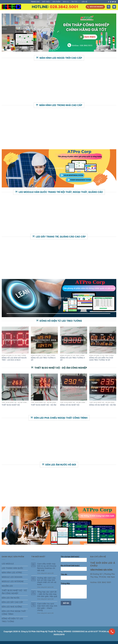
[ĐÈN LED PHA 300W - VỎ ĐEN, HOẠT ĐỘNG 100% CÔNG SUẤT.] (57, 434)
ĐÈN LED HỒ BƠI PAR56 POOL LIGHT (57, 496)
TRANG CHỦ (35, 2)
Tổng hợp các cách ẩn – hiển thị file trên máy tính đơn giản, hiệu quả (47, 594)
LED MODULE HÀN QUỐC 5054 (103, 223)
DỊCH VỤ (66, 2)
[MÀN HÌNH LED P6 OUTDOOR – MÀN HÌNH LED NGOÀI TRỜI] (58, 75)
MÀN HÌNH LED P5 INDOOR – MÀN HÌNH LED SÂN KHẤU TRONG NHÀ (57, 138)
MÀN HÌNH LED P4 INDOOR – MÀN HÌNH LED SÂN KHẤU (80, 137)
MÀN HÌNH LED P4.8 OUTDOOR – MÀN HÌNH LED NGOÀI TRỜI (82, 92)
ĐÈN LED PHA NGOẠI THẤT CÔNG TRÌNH (14, 612)
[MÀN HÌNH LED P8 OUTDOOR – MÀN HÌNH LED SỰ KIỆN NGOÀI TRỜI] (35, 75)
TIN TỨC (74, 2)
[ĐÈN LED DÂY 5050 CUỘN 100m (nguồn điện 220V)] (12, 253)
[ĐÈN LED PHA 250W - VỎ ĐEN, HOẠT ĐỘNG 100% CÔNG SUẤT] (80, 434)
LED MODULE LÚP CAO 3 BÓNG (34, 223)
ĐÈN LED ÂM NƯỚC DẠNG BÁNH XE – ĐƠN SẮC (80, 497)
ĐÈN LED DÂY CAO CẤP (12, 602)
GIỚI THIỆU (46, 2)
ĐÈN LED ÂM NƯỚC (11, 598)
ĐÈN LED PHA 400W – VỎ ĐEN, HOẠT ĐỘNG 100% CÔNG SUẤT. (34, 451)
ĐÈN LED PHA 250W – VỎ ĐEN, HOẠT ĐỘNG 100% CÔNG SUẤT (80, 451)
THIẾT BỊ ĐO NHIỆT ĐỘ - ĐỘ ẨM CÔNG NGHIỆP (14, 592)
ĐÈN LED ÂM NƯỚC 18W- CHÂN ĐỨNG (34, 496)
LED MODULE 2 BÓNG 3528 (11, 223)
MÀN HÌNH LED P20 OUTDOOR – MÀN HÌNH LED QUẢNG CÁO (105, 92)
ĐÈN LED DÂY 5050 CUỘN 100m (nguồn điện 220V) (12, 271)
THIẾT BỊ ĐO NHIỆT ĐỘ (11, 405)
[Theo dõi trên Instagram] (110, 2)
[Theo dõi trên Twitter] (113, 2)
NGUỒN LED (7, 586)
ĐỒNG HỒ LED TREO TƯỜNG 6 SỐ (43, 359)
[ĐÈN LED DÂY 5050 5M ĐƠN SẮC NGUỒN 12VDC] (35, 253)
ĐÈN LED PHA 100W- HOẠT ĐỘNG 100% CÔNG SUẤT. (103, 450)
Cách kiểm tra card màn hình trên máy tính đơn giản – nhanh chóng (47, 607)
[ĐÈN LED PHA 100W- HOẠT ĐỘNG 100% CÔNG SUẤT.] (103, 434)
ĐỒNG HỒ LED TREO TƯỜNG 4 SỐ (72, 359)
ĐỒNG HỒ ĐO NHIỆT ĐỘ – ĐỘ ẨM (102, 405)
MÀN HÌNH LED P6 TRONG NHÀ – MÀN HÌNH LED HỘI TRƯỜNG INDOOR (103, 138)
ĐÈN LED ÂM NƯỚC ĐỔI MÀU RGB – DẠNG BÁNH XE (103, 497)
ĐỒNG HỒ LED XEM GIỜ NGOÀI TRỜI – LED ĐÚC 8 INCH (14, 359)
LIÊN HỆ (84, 2)
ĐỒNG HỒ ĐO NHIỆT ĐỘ (69, 405)
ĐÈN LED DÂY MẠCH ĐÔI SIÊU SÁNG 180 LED (106, 271)
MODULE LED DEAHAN (12, 577)
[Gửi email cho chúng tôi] (115, 2)
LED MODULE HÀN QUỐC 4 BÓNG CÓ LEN (80, 224)
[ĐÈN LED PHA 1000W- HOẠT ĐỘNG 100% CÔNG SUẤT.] (11, 434)
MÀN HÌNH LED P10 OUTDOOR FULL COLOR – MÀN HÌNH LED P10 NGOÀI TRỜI (12, 93)
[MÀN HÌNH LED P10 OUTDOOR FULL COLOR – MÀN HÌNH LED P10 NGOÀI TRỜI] (12, 75)
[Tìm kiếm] (108, 7)
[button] (114, 7)
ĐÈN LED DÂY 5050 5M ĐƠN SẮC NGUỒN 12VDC (35, 271)
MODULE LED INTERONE (13, 581)
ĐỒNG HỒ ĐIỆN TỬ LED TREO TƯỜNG (12, 620)
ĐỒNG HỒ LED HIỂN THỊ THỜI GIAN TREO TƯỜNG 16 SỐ (101, 359)
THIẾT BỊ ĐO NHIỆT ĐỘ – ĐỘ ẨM (43, 405)
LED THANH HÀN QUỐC (12, 568)
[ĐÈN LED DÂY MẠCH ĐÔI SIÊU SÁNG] (58, 253)
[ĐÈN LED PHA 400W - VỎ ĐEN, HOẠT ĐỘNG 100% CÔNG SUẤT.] (34, 434)
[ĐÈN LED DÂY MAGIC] (82, 253)
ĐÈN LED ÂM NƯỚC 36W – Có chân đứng (11, 496)
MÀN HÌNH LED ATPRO (12, 572)
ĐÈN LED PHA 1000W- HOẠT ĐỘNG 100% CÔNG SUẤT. (11, 450)
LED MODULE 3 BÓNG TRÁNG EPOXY (57, 223)
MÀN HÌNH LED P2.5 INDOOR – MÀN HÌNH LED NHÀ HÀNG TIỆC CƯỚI (34, 138)
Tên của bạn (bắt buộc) (70, 557)
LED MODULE (8, 563)
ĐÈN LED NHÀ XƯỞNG (12, 606)
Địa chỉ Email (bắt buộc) (70, 565)
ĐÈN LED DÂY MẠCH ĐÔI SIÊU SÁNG (59, 270)
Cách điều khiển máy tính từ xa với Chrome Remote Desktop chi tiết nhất (46, 567)
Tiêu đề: (64, 574)
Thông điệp (65, 583)
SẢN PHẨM (56, 2)
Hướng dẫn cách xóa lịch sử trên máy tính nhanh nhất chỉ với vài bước (46, 581)
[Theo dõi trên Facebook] (108, 2)
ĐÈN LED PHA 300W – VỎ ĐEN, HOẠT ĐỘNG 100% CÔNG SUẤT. (57, 451)
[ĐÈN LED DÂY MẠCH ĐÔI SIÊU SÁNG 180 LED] (105, 253)
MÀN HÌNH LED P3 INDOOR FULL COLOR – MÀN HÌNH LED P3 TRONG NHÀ (11, 138)
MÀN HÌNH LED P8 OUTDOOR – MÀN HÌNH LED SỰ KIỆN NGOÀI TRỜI (35, 93)
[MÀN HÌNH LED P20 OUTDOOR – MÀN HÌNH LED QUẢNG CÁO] (105, 75)
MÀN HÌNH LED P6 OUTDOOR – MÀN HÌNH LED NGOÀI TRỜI (59, 92)
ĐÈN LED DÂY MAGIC (82, 269)
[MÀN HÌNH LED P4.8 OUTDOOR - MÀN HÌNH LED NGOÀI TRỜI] (82, 75)
